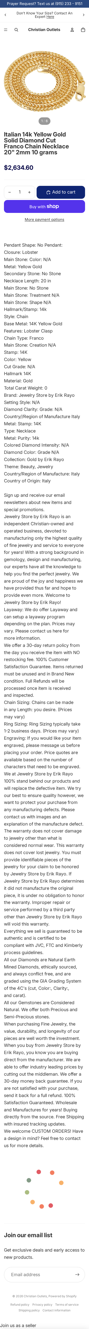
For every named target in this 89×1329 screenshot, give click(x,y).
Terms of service (67, 1304)
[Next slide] (83, 14)
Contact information (56, 1310)
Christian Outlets (35, 1296)
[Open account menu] (72, 29)
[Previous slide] (5, 14)
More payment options (44, 219)
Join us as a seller (18, 1325)
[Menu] (5, 29)
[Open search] (16, 29)
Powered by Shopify (62, 1296)
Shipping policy (29, 1310)
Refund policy (19, 1304)
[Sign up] (77, 1274)
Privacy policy (42, 1304)
